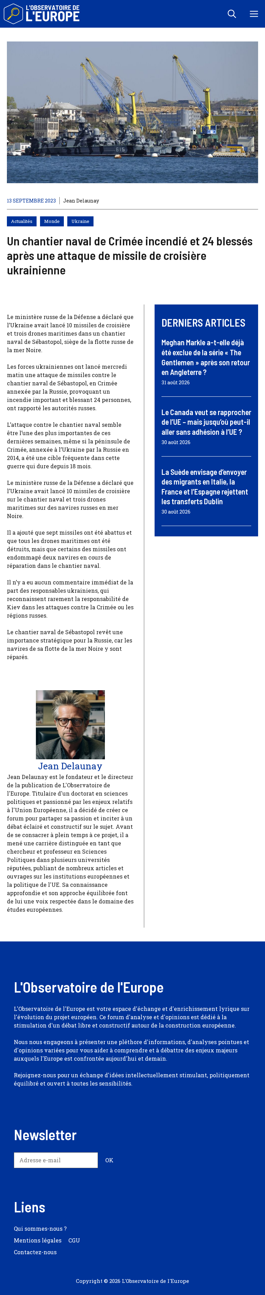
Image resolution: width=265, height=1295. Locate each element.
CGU (74, 1240)
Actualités (21, 221)
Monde (52, 221)
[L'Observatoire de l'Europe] (42, 14)
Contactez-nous (35, 1252)
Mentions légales (37, 1240)
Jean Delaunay (81, 200)
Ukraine (80, 221)
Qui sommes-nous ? (40, 1228)
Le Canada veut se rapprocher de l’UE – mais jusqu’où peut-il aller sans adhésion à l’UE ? (206, 421)
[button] (232, 14)
